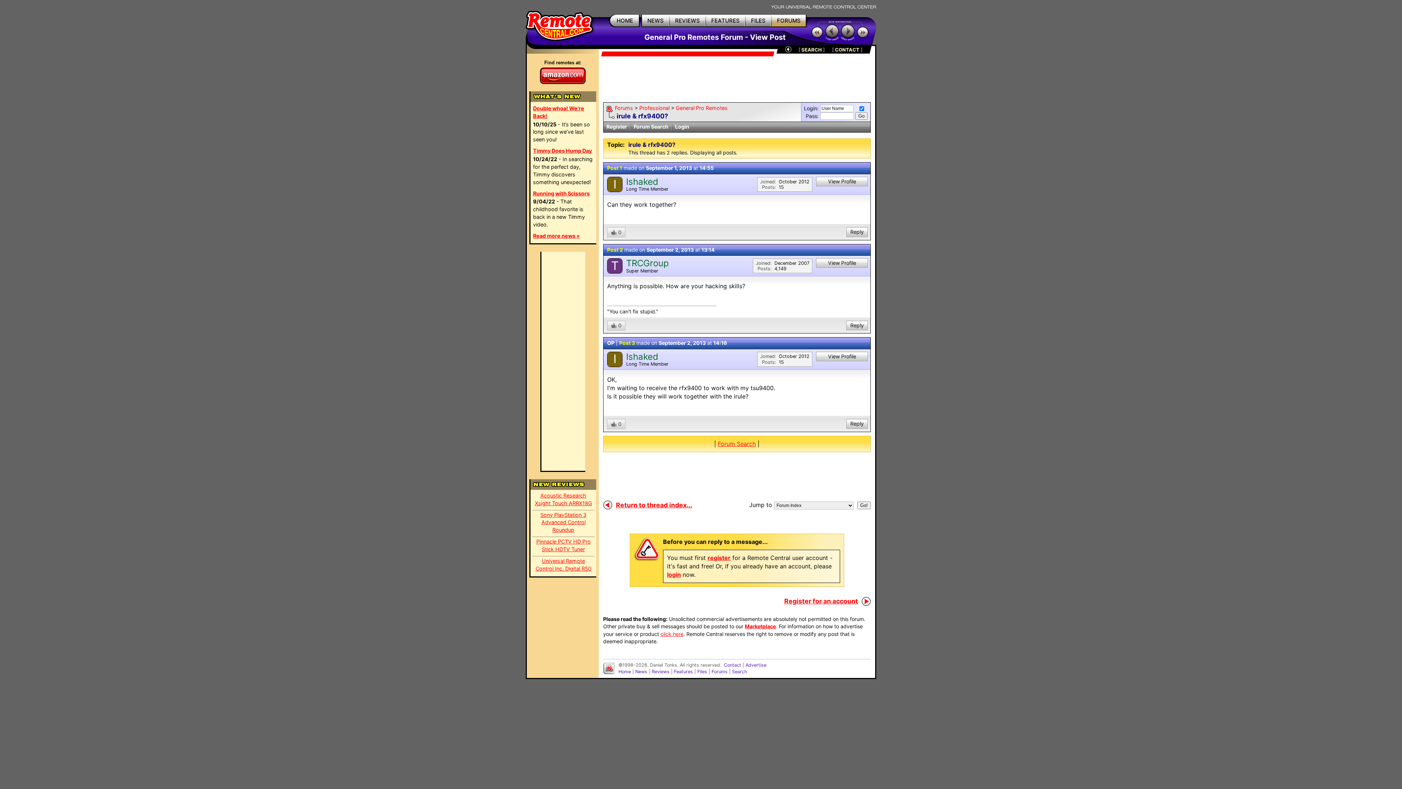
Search (739, 671)
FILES (758, 20)
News (641, 671)
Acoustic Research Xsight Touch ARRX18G (563, 499)
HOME (625, 20)
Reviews (661, 671)
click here (671, 634)
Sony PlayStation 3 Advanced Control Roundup (563, 522)
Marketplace (760, 626)
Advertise (756, 665)
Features (683, 671)
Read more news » (556, 236)
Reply (857, 232)
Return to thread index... (654, 505)
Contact (732, 665)
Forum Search (651, 126)
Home (624, 671)
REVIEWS (687, 20)
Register (616, 126)
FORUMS (789, 20)
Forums (624, 108)
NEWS (655, 20)
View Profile (842, 181)
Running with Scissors (561, 193)
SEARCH (811, 50)
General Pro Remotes (702, 108)
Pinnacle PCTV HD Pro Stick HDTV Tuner (563, 545)
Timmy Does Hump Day (562, 151)
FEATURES (725, 20)
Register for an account (821, 601)
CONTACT (847, 50)
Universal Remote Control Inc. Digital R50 (563, 565)
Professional (654, 108)
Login (682, 126)
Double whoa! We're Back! (558, 112)
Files (702, 671)
